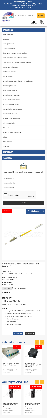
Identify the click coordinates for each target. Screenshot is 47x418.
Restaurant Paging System (11, 67)
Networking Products (9, 86)
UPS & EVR (6, 128)
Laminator (6, 146)
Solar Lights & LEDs (8, 44)
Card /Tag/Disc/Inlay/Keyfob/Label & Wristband (17, 62)
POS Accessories (7, 76)
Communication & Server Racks (12, 109)
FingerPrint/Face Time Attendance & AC (15, 53)
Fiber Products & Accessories (11, 100)
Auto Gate (6, 39)
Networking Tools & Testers (11, 95)
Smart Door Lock (8, 34)
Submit (23, 203)
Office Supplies (7, 142)
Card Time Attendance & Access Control (15, 58)
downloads (34, 23)
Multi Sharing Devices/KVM (11, 104)
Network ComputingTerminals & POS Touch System (18, 81)
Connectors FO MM (8, 274)
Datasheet (19, 333)
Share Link (7, 288)
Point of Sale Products (9, 72)
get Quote (30, 333)
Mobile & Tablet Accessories (11, 118)
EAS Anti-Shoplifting (9, 48)
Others (5, 137)
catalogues (41, 23)
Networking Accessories (10, 90)
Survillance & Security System (12, 132)
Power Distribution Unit (10, 114)
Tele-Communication (9, 123)
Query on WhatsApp (19, 288)
